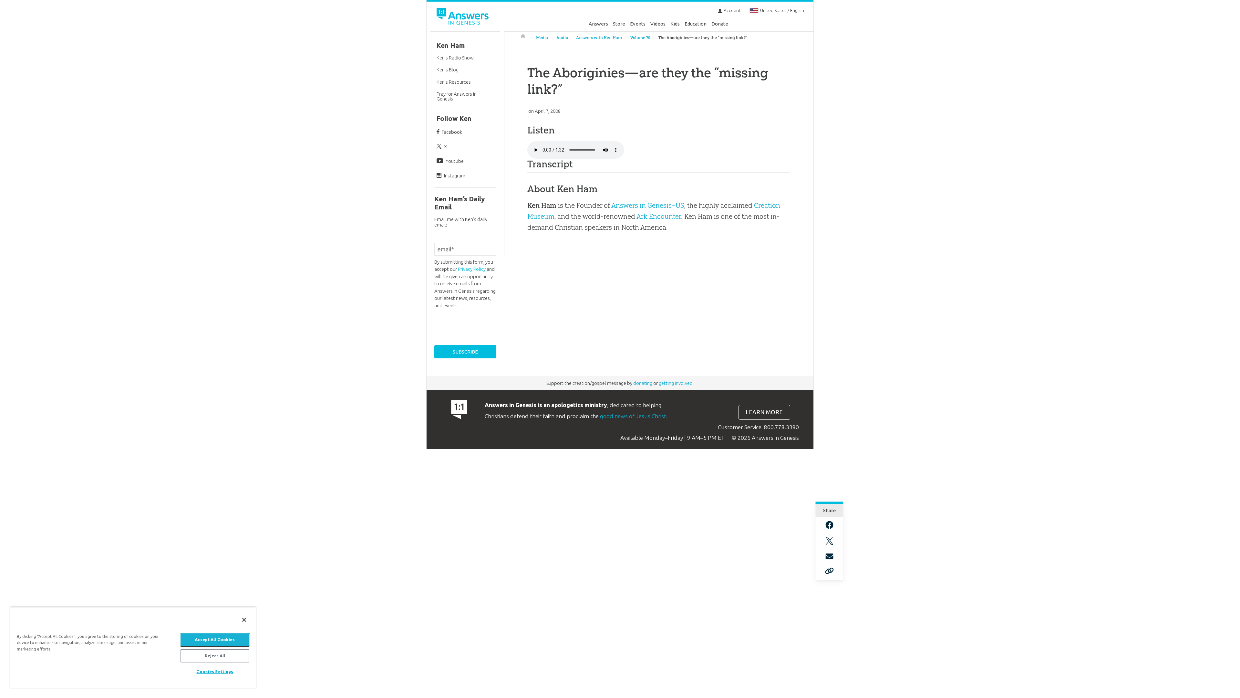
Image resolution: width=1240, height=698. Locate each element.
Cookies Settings (214, 671)
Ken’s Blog (448, 69)
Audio (562, 37)
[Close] (244, 620)
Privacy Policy (472, 269)
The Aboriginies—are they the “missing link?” (702, 37)
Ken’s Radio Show (455, 57)
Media (542, 37)
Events (638, 23)
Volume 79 (640, 37)
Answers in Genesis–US (647, 205)
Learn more (764, 412)
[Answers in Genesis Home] (463, 17)
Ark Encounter (658, 216)
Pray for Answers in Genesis (457, 96)
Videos (658, 23)
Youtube (455, 161)
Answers (598, 23)
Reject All (215, 655)
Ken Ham (450, 45)
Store (619, 23)
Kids (675, 23)
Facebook (452, 132)
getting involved (676, 383)
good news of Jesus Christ (633, 416)
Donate (719, 23)
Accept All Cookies (215, 639)
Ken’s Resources (454, 82)
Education (696, 23)
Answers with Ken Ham (599, 37)
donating (642, 383)
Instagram (454, 175)
